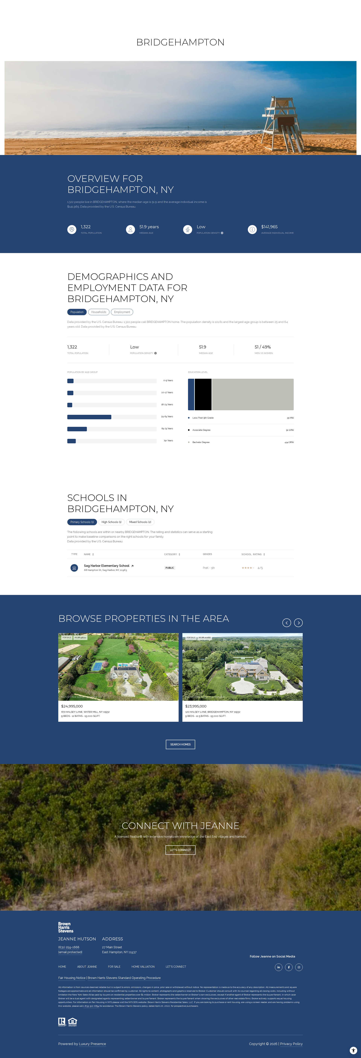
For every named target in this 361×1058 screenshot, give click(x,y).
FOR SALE (114, 966)
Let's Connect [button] (180, 850)
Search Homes (180, 744)
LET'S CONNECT (176, 966)
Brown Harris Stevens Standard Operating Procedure (124, 978)
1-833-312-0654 (91, 1006)
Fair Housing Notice (71, 978)
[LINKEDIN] (278, 967)
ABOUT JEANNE (87, 966)
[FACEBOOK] (289, 967)
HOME (62, 966)
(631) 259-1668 (68, 947)
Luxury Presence (92, 1044)
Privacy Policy (291, 1044)
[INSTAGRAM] (299, 967)
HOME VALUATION (143, 966)
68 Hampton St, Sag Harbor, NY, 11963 (105, 570)
